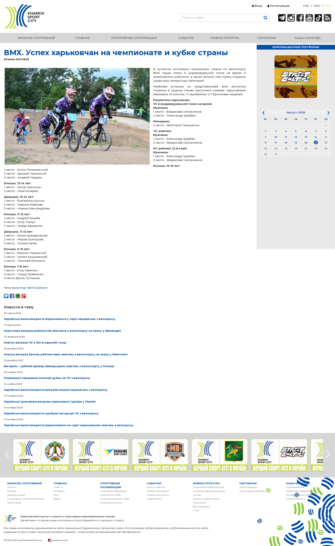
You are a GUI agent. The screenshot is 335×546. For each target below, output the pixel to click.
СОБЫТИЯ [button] (186, 38)
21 (315, 142)
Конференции (154, 498)
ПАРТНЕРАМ (248, 483)
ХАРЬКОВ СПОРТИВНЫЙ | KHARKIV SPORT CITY (24, 16)
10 (276, 137)
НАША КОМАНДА (298, 483)
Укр (306, 6)
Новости (58, 487)
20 (305, 142)
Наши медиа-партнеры (252, 491)
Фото (56, 495)
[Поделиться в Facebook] (12, 296)
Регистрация (279, 6)
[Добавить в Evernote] (18, 296)
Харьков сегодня (16, 495)
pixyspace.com (60, 540)
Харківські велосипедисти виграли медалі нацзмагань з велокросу (56, 390)
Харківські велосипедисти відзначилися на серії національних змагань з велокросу (68, 425)
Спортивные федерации (113, 491)
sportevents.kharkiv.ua (30, 540)
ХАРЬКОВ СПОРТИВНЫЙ (24, 483)
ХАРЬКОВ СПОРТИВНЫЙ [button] (36, 38)
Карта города (14, 502)
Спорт (196, 510)
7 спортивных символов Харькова (25, 498)
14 (315, 137)
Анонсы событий (156, 487)
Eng (317, 6)
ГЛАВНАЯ (60, 483)
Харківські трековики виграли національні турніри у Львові (49, 401)
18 (286, 142)
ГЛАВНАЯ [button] (82, 38)
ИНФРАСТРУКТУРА (206, 483)
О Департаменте (295, 487)
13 (306, 137)
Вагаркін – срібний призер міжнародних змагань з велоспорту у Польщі (59, 366)
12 (295, 137)
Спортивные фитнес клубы (115, 498)
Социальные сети (295, 498)
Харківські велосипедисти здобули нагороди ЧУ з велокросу (51, 413)
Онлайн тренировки (158, 491)
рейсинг (41, 288)
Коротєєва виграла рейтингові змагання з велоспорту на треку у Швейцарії (62, 331)
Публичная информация (299, 491)
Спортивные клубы (110, 495)
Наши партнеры (248, 487)
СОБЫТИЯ (154, 483)
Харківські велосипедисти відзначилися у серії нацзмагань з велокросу (59, 319)
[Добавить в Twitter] (6, 296)
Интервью (59, 491)
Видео (57, 498)
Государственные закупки (300, 495)
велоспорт (19, 288)
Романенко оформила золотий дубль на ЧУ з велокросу (47, 378)
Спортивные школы (111, 502)
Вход (258, 6)
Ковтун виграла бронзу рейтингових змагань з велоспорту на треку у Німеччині (65, 354)
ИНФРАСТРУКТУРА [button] (225, 38)
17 (276, 142)
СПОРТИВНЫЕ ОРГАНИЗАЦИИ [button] (134, 38)
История (11, 491)
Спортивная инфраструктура (208, 487)
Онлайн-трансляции (158, 495)
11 (286, 137)
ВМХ (31, 288)
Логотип (11, 487)
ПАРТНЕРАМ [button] (266, 38)
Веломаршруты (201, 506)
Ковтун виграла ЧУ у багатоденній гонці (35, 342)
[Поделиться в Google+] (23, 296)
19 (295, 142)
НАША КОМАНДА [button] (307, 38)
